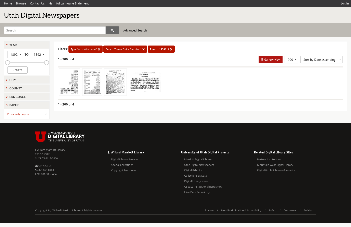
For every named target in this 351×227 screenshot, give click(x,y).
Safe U (272, 210)
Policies (308, 210)
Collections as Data (195, 175)
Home (8, 3)
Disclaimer (290, 210)
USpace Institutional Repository (203, 186)
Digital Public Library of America (276, 170)
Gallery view (272, 59)
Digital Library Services (124, 159)
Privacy (209, 210)
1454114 (160, 49)
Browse (21, 3)
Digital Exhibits (193, 170)
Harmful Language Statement (69, 3)
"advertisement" (84, 49)
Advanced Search (135, 30)
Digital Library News (196, 181)
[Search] (112, 30)
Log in (345, 3)
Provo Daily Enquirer (18, 114)
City (12, 80)
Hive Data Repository (197, 192)
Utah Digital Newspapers (199, 165)
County (15, 88)
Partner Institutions (269, 159)
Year (13, 45)
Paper (14, 105)
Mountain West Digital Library (275, 165)
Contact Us (37, 3)
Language (17, 97)
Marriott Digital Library (198, 159)
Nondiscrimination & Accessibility (241, 210)
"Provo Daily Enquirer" (124, 49)
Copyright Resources (123, 170)
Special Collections (122, 165)
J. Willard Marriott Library (50, 150)
